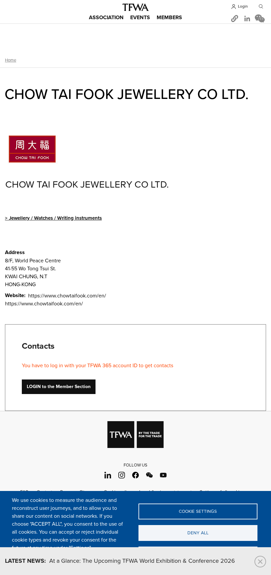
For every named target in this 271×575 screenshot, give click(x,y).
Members (169, 17)
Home (10, 60)
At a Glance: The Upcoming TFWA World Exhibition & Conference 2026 (120, 561)
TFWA (135, 7)
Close (260, 561)
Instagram (122, 475)
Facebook (136, 475)
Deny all (198, 533)
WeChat (149, 475)
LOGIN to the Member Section (59, 387)
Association (106, 17)
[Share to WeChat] (260, 18)
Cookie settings (198, 511)
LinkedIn (108, 475)
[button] (235, 18)
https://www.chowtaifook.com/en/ (44, 303)
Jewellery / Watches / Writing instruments (55, 218)
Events (140, 17)
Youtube (163, 475)
